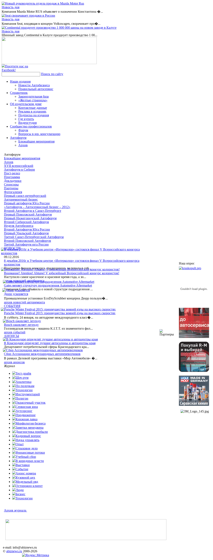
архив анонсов (14, 362)
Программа (12, 177)
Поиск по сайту (52, 74)
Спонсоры (11, 184)
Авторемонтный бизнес (21, 199)
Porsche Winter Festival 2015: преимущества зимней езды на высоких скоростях (59, 313)
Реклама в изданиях (32, 111)
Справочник (19, 92)
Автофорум (18, 137)
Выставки (23, 465)
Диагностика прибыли (32, 431)
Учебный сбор (26, 456)
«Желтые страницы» (32, 100)
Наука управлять (27, 440)
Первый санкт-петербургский (25, 195)
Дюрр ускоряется (16, 294)
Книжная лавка (26, 419)
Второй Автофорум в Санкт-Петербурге (32, 210)
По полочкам (25, 386)
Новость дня (10, 7)
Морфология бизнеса (31, 423)
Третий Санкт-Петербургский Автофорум (34, 237)
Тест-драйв (23, 373)
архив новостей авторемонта (24, 302)
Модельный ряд (27, 481)
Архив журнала (15, 510)
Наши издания (20, 81)
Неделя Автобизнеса (18, 225)
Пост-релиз (12, 173)
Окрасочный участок (31, 402)
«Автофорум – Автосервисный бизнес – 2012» (37, 207)
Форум (23, 130)
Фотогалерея (13, 192)
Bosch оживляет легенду (21, 325)
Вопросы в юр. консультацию (39, 134)
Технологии (24, 390)
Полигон (22, 398)
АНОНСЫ (11, 336)
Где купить (26, 119)
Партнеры (11, 188)
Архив (23, 145)
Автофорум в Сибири (19, 169)
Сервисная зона (27, 407)
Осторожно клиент (29, 486)
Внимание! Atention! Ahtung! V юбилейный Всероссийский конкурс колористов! (61, 273)
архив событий (14, 332)
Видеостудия (27, 122)
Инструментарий (28, 394)
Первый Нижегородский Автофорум (30, 218)
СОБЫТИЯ (12, 306)
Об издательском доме (26, 104)
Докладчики (12, 181)
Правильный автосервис (35, 89)
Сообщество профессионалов (31, 126)
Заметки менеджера (29, 427)
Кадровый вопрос (28, 436)
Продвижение (26, 415)
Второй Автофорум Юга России (27, 229)
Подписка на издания (33, 115)
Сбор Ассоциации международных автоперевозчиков (42, 354)
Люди (20, 490)
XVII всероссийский (18, 166)
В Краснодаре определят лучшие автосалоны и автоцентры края (49, 343)
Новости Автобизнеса (34, 85)
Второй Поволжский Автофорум (27, 240)
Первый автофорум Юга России (27, 203)
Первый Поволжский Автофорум (28, 214)
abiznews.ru (14, 551)
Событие (22, 469)
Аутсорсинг (24, 411)
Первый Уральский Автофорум (26, 233)
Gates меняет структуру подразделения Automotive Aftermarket (48, 285)
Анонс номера (26, 473)
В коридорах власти (30, 461)
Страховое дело (27, 448)
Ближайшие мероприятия (36, 141)
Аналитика (23, 382)
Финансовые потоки (30, 452)
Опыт (20, 444)
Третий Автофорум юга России (26, 244)
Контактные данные (32, 107)
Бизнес (20, 494)
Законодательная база (33, 96)
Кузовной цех (25, 477)
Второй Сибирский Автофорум (26, 222)
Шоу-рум (22, 377)
